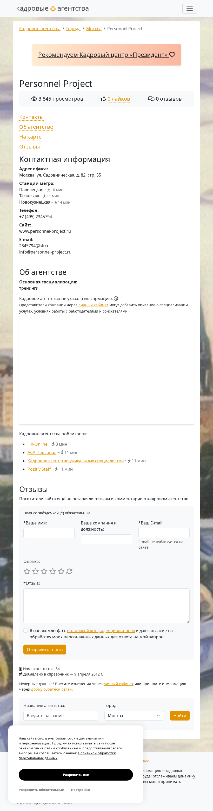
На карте (30, 136)
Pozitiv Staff (39, 469)
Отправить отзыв (45, 649)
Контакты (31, 116)
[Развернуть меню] (189, 8)
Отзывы (29, 146)
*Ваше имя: (35, 523)
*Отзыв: (31, 583)
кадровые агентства (52, 8)
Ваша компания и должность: (99, 526)
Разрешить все (76, 774)
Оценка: (31, 561)
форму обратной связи (51, 689)
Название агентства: (44, 705)
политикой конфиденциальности (101, 630)
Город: (110, 705)
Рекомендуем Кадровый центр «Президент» (103, 55)
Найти (180, 715)
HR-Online (38, 444)
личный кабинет (93, 304)
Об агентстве (36, 126)
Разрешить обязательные (41, 789)
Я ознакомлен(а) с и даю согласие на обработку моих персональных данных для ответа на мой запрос (101, 634)
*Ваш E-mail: (150, 523)
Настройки (80, 789)
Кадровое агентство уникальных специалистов (76, 461)
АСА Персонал (42, 452)
